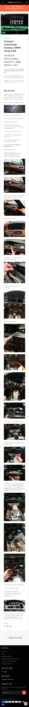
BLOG (3, 654)
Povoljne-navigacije (10, 699)
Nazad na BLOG (15, 638)
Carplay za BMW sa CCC (16, 619)
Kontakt (4, 651)
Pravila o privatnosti (7, 663)
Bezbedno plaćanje (7, 656)
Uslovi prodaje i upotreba (9, 661)
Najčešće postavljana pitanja (10, 659)
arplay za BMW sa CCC (16, 82)
